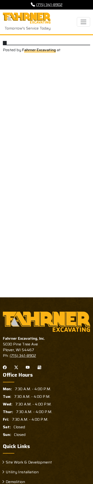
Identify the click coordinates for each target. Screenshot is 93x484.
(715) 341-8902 (49, 5)
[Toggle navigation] (83, 22)
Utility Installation (22, 472)
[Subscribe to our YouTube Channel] (27, 367)
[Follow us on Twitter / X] (16, 367)
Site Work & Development (29, 462)
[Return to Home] (46, 322)
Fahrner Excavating (39, 50)
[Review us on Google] (39, 367)
